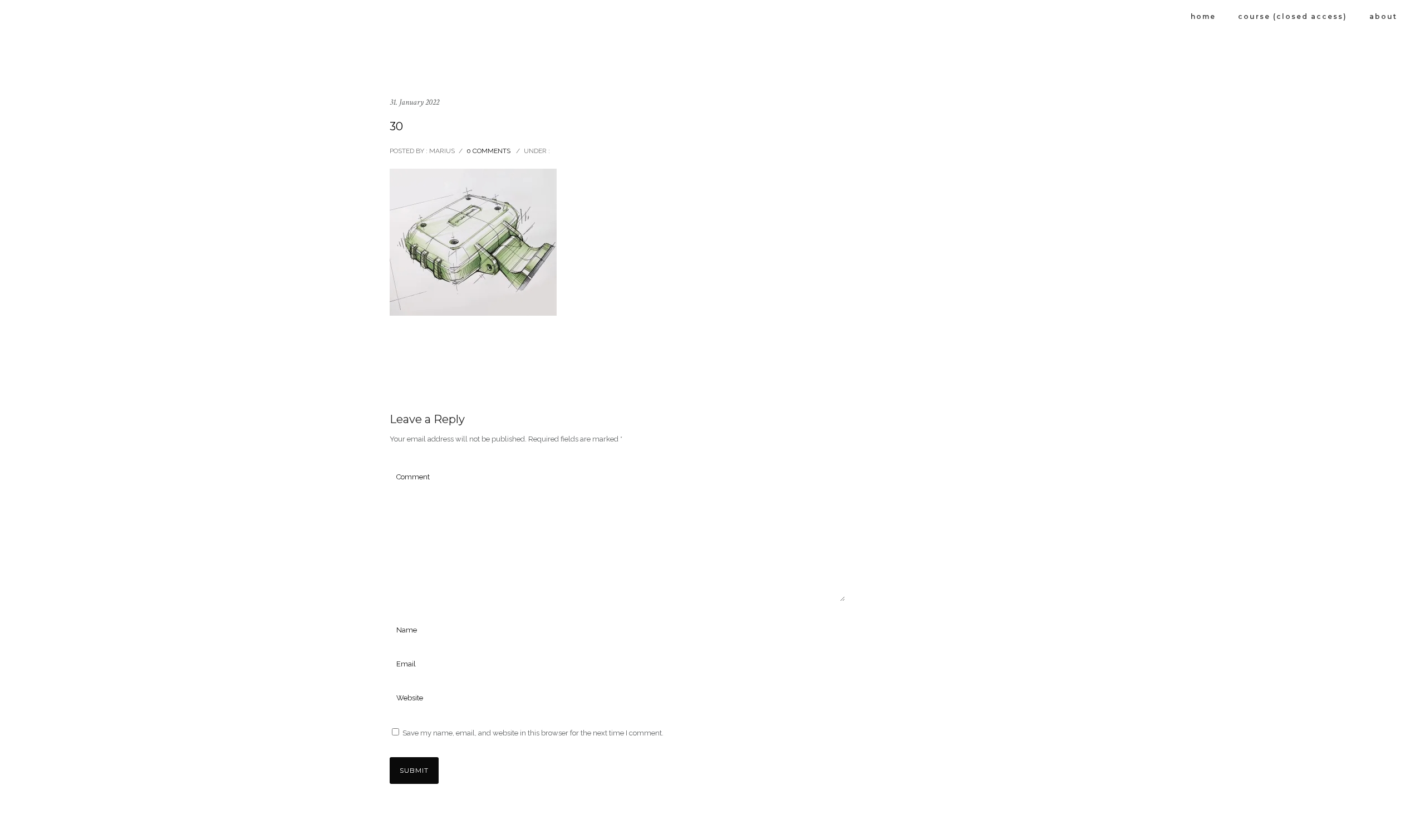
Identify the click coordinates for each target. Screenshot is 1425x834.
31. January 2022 (414, 102)
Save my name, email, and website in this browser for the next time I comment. (533, 733)
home (1203, 16)
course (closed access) (1292, 16)
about (1383, 16)
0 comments (488, 151)
